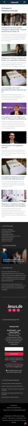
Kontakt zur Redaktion (7, 229)
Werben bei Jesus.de (7, 241)
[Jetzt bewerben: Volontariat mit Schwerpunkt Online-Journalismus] (14, 256)
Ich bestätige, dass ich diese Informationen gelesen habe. (14, 371)
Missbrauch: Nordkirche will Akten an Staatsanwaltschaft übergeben (14, 205)
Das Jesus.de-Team (6, 232)
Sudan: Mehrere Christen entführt (10, 397)
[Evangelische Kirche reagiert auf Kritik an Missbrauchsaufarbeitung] (14, 109)
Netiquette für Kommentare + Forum (11, 236)
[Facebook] (10, 310)
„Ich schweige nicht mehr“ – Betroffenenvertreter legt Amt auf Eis (14, 90)
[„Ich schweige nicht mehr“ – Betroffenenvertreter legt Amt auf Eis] (14, 77)
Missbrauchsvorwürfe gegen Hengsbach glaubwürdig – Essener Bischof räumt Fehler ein (14, 30)
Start (3, 6)
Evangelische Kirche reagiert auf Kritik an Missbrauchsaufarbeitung (14, 118)
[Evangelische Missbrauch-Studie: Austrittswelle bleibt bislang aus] (14, 166)
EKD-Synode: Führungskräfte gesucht (12, 146)
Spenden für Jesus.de (7, 239)
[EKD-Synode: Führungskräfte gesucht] (14, 137)
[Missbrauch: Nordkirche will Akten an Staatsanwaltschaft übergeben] (14, 196)
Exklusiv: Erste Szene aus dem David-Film (12, 386)
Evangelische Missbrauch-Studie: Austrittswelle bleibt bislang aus (13, 178)
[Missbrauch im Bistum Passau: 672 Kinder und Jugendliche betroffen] (14, 50)
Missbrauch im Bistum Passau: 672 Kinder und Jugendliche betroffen (14, 59)
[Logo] (13, 306)
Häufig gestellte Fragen (8, 234)
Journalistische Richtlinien (8, 231)
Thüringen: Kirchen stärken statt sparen (12, 383)
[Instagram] (14, 310)
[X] (18, 310)
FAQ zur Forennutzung (7, 237)
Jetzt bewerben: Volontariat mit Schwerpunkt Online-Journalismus (13, 260)
